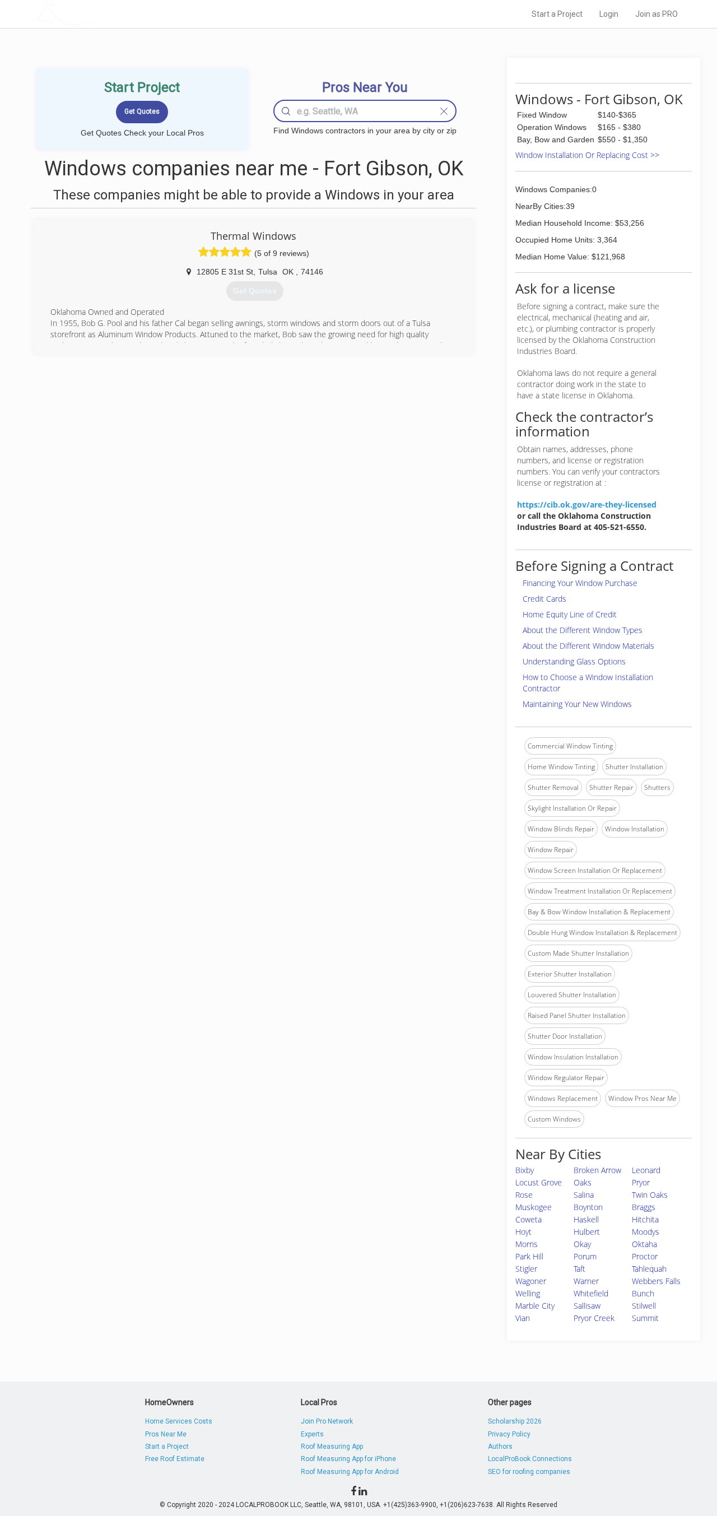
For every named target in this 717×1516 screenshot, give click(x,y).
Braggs (643, 1207)
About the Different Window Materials (588, 645)
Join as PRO (656, 14)
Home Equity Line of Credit (570, 614)
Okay (582, 1244)
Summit (645, 1318)
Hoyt (523, 1231)
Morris (526, 1244)
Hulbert (587, 1231)
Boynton (588, 1207)
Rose (524, 1194)
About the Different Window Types (582, 630)
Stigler (526, 1268)
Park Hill (529, 1256)
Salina (584, 1194)
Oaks (583, 1182)
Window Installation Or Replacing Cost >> (587, 155)
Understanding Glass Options (574, 661)
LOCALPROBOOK (101, 14)
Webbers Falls (656, 1281)
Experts (312, 1434)
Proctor (645, 1256)
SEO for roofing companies (529, 1472)
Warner (586, 1281)
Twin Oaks (650, 1194)
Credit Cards (544, 598)
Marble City (535, 1305)
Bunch (643, 1293)
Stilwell (644, 1305)
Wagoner (530, 1281)
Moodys (645, 1231)
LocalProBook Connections (530, 1459)
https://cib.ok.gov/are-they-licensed (587, 504)
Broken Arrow (597, 1170)
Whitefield (591, 1293)
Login (608, 14)
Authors (500, 1446)
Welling (527, 1293)
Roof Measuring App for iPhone (348, 1459)
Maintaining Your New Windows (577, 704)
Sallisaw (587, 1305)
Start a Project (557, 14)
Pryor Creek (594, 1318)
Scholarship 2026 (515, 1421)
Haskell (586, 1219)
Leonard (646, 1170)
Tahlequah (649, 1268)
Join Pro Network (327, 1421)
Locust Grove (538, 1182)
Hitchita (645, 1219)
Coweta (528, 1219)
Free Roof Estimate (174, 1459)
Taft (579, 1268)
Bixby (524, 1170)
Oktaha (644, 1244)
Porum (585, 1256)
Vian (522, 1318)
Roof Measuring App (332, 1446)
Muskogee (533, 1207)
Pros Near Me (166, 1434)
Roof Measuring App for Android (350, 1472)
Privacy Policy (509, 1434)
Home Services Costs (178, 1421)
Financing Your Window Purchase (580, 583)
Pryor (641, 1182)
